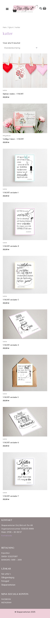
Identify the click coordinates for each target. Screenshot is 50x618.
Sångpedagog (7, 577)
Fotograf (5, 581)
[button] (7, 9)
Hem (5, 27)
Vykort (10, 27)
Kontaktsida (6, 535)
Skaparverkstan (8, 584)
